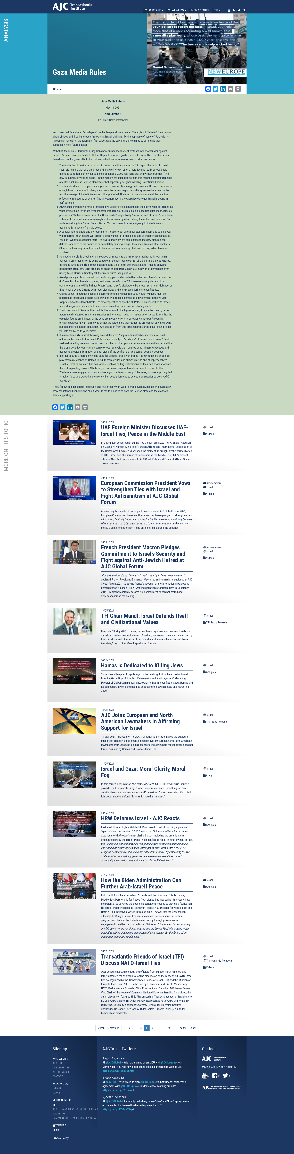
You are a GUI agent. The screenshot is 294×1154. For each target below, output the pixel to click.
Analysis (211, 672)
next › (183, 1028)
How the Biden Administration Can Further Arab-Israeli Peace (141, 883)
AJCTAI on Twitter (119, 1048)
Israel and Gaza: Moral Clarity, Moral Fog (143, 771)
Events (57, 1088)
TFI (216, 10)
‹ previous (113, 1028)
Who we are (153, 10)
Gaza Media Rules (113, 101)
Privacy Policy (61, 1138)
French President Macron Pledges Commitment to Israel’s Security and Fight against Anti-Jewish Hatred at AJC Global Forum (143, 557)
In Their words (61, 1072)
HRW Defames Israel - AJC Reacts (140, 818)
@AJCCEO (113, 1082)
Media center (200, 10)
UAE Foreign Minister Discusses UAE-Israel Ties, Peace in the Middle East (144, 430)
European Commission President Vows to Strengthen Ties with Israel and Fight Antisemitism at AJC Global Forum (146, 493)
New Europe (113, 114)
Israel (59, 89)
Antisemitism (213, 483)
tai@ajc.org (208, 1067)
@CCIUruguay (170, 1062)
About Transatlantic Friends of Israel (72, 1109)
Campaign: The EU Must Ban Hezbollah (72, 1118)
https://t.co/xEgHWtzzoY (118, 1090)
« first (101, 1028)
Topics (56, 1092)
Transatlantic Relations (219, 960)
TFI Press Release (216, 622)
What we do (176, 10)
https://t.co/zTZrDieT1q (118, 1109)
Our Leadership (61, 1067)
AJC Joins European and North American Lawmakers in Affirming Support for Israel (140, 721)
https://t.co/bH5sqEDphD (118, 1071)
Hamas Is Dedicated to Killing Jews (142, 665)
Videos (210, 434)
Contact (58, 1076)
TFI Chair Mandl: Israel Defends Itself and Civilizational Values (144, 618)
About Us (58, 1063)
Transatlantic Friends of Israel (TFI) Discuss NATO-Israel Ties (142, 959)
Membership (59, 1113)
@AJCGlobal (114, 1062)
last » (193, 1028)
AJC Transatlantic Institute (72, 7)
